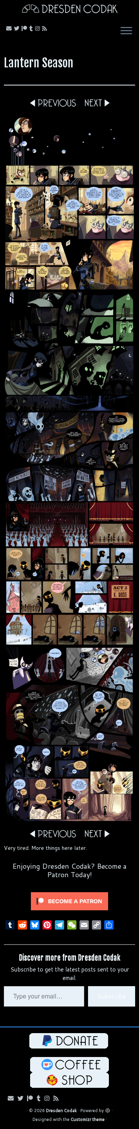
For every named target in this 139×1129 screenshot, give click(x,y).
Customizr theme (88, 1119)
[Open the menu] (126, 31)
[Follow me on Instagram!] (38, 28)
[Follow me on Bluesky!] (18, 28)
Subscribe (111, 996)
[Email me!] (10, 28)
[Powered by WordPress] (107, 1109)
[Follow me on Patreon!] (25, 28)
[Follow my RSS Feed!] (45, 28)
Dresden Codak (61, 1110)
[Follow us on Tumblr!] (32, 28)
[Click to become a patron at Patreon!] (69, 901)
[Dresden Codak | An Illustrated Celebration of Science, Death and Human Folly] (69, 10)
